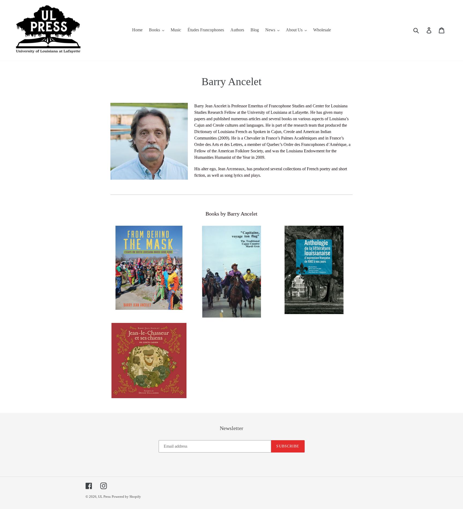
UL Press (104, 497)
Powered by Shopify (126, 497)
